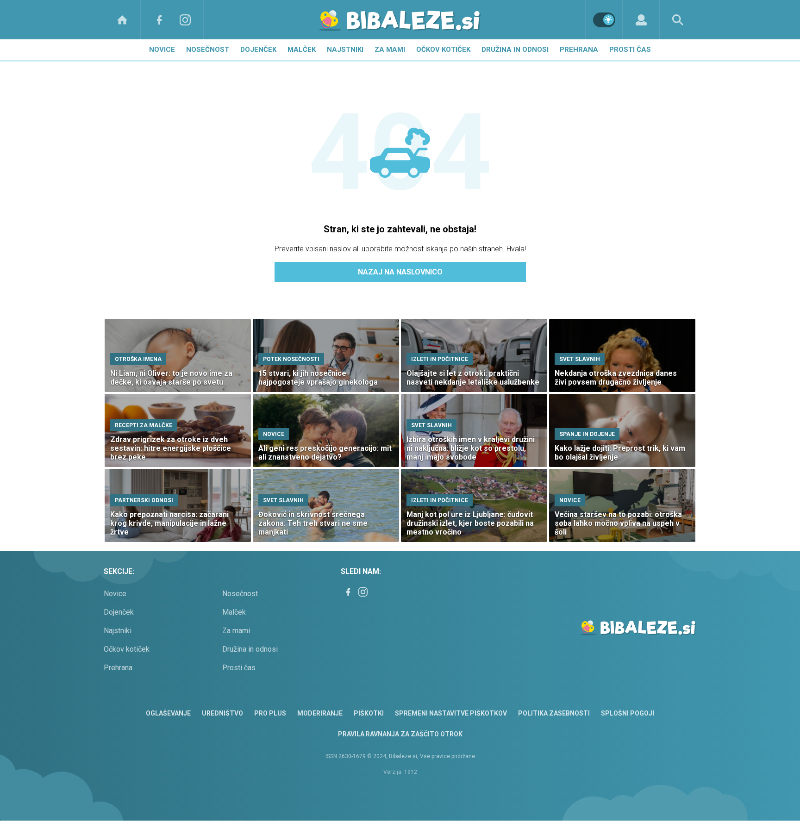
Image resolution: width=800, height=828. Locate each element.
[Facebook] (159, 19)
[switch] (604, 19)
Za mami (390, 49)
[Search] (678, 19)
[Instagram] (185, 19)
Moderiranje (320, 713)
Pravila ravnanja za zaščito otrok (400, 734)
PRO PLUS (270, 713)
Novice (162, 49)
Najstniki (345, 49)
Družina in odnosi (515, 49)
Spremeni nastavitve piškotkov (451, 713)
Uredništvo (222, 713)
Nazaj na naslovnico (400, 272)
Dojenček (258, 49)
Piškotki (369, 713)
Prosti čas (630, 49)
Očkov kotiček (443, 49)
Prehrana (579, 49)
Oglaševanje (168, 713)
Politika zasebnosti (554, 713)
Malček (302, 49)
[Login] (641, 19)
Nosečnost (207, 49)
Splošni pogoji (627, 713)
